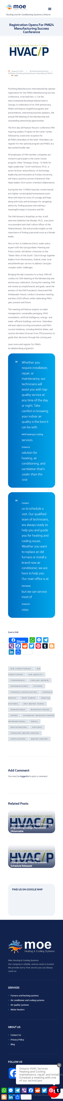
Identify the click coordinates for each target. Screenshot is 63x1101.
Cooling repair (40, 680)
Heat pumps (29, 698)
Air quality (36, 674)
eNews (12, 73)
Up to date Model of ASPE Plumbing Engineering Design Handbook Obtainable (31, 828)
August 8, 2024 (17, 71)
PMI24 (50, 73)
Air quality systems (20, 1005)
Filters (38, 686)
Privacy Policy (17, 1039)
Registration (19, 727)
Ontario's (26, 447)
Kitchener (26, 586)
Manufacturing (40, 709)
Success (37, 727)
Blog (13, 1044)
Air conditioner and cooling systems (27, 1000)
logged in (24, 776)
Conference (18, 680)
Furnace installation (24, 692)
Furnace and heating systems (25, 995)
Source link (13, 632)
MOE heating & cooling (32, 434)
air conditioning (21, 669)
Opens (14, 715)
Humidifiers (18, 709)
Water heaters (18, 1009)
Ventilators (18, 739)
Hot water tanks (34, 704)
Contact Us (16, 1035)
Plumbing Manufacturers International (31, 73)
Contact (25, 503)
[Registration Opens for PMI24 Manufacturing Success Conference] (31, 50)
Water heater (39, 739)
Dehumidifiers (19, 686)
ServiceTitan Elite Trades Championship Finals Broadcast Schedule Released (29, 862)
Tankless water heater (25, 733)
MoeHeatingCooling (40, 71)
